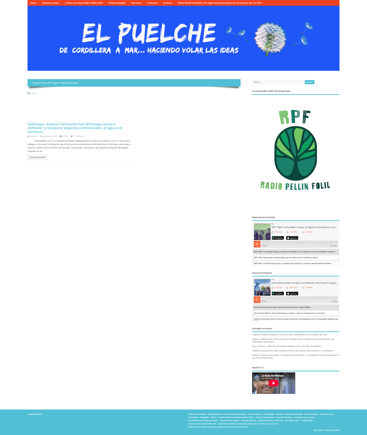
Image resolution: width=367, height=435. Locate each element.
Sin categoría (268, 414)
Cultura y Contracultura (264, 417)
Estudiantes (193, 417)
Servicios (136, 2)
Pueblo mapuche (254, 414)
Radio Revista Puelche (197, 414)
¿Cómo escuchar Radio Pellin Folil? (84, 2)
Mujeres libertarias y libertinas (270, 420)
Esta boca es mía (327, 414)
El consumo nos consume (304, 417)
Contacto (152, 2)
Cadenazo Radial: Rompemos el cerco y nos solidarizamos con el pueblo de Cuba (289, 334)
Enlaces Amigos (117, 2)
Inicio (33, 2)
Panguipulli (204, 417)
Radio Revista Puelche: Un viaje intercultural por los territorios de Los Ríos (219, 2)
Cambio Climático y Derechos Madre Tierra (236, 417)
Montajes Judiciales (249, 420)
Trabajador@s (307, 420)
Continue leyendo (37, 157)
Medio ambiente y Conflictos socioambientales (227, 414)
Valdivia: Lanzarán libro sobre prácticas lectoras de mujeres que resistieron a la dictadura (292, 350)
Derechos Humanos (284, 417)
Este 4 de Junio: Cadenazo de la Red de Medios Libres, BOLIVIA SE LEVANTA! (286, 346)
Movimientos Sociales (294, 414)
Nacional (279, 414)
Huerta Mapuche (311, 414)
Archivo (167, 2)
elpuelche (34, 136)
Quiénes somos (50, 2)
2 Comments (78, 136)
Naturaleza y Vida (292, 420)
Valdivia (214, 417)
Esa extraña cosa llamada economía (203, 420)
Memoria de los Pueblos (229, 420)
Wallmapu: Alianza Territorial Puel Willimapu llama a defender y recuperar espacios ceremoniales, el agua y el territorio (75, 128)
